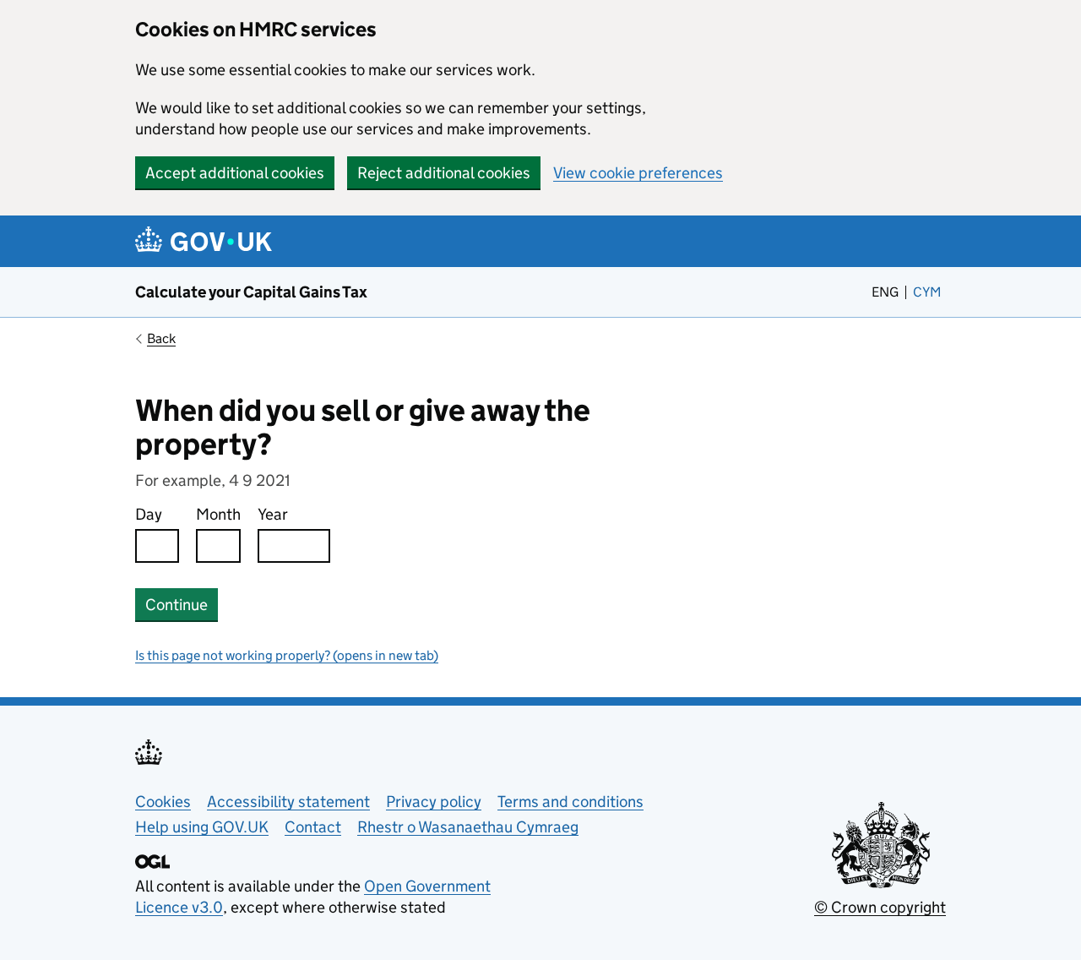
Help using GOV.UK (202, 827)
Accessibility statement (288, 801)
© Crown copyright (880, 907)
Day (148, 514)
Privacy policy (433, 801)
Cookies (163, 801)
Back (161, 338)
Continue (176, 604)
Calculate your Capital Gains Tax (251, 292)
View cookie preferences (638, 173)
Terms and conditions (570, 801)
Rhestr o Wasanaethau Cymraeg (468, 827)
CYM (929, 292)
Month (218, 514)
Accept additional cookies (234, 173)
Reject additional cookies (443, 173)
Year (273, 514)
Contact (313, 827)
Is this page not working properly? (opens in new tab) (286, 655)
